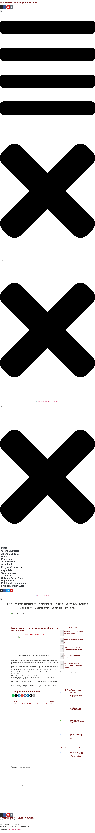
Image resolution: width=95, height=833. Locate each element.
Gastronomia (8, 573)
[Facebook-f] (4, 7)
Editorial (83, 603)
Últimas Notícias (10, 551)
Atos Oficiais (8, 561)
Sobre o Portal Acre (12, 578)
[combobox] (47, 406)
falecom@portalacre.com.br (14, 829)
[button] (1, 11)
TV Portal (6, 575)
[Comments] (11, 7)
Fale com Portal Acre (12, 586)
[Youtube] (8, 7)
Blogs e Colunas (10, 567)
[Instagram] (1, 7)
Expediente (7, 580)
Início (4, 547)
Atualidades (7, 564)
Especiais (6, 570)
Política (5, 556)
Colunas (24, 607)
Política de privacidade (13, 583)
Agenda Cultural (10, 554)
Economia (6, 559)
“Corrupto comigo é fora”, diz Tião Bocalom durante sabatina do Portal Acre (76, 708)
